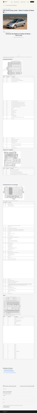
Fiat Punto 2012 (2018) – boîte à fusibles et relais (9, 371)
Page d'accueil (4, 5)
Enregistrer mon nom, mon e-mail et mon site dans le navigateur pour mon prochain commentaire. (13, 405)
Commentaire (4, 395)
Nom (3, 399)
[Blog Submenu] (12, 2)
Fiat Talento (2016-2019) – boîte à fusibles (8, 369)
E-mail (4, 402)
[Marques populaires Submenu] (19, 2)
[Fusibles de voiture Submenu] (25, 2)
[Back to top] (35, 411)
